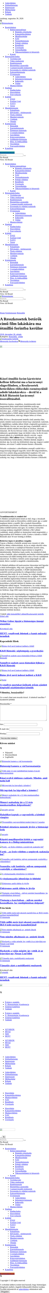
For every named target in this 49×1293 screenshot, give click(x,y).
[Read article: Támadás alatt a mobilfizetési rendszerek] (24, 958)
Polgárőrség (14, 110)
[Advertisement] (24, 486)
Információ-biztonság (23, 79)
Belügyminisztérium (18, 30)
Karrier (13, 54)
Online (17, 83)
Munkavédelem (16, 86)
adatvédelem (24, 1289)
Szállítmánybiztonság (18, 139)
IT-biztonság (15, 74)
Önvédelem (14, 144)
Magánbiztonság (11, 108)
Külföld (8, 97)
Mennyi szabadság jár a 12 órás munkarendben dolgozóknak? (16, 803)
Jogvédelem (14, 135)
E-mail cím (4, 729)
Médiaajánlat (10, 10)
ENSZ (12, 99)
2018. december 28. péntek (10, 334)
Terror (12, 106)
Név (1, 724)
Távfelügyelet (15, 59)
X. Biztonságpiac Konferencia (17, 1004)
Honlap (3, 734)
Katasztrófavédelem (23, 34)
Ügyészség (19, 48)
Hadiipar (8, 88)
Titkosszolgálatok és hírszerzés (27, 52)
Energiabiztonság (17, 128)
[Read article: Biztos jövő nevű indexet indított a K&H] (24, 670)
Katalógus (9, 148)
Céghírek (13, 119)
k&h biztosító (12, 614)
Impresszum (10, 7)
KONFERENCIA (7, 153)
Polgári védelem (21, 43)
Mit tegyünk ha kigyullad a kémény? (19, 790)
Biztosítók (14, 126)
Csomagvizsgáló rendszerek (21, 68)
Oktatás (13, 121)
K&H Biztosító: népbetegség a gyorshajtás (21, 651)
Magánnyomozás (17, 117)
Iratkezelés (19, 81)
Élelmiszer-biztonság (18, 130)
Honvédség (9, 1093)
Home (2, 313)
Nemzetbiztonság (22, 41)
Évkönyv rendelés (12, 1002)
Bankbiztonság (16, 63)
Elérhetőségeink (11, 5)
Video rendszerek (17, 61)
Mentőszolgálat (21, 36)
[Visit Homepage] (6, 23)
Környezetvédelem (17, 137)
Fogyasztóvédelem (17, 146)
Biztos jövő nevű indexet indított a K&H (20, 675)
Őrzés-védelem (16, 115)
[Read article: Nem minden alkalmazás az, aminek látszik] (24, 930)
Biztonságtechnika (12, 56)
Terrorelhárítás (21, 50)
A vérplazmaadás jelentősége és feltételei (20, 878)
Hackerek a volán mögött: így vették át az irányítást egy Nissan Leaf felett (21, 952)
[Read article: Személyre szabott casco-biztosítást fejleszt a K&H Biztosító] (24, 657)
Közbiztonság (10, 124)
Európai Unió (15, 101)
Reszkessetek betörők (35, 614)
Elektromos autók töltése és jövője (17, 888)
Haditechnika (15, 90)
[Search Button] (25, 155)
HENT (8, 1036)
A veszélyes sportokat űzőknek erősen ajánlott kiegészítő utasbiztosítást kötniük (23, 686)
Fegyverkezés (15, 95)
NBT (7, 1034)
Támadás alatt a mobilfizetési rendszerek (21, 965)
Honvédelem (15, 92)
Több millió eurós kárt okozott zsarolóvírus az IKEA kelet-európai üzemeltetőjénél (23, 923)
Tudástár (8, 14)
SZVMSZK (10, 1029)
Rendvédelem (10, 27)
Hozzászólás (5, 704)
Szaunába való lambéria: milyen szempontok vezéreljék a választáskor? (23, 867)
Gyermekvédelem (17, 133)
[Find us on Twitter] (1, 21)
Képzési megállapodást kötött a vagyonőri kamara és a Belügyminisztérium (21, 840)
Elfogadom (5, 1292)
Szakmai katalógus (12, 1007)
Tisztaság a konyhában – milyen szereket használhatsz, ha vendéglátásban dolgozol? (22, 901)
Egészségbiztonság (17, 72)
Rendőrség (19, 45)
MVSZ (8, 1032)
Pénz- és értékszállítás (18, 142)
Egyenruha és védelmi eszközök (23, 70)
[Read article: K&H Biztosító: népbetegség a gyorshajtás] (24, 646)
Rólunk (8, 12)
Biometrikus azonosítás (19, 65)
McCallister (22, 614)
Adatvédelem (10, 3)
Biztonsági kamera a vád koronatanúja (20, 766)
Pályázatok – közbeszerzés (20, 112)
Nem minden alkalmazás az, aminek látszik (22, 936)
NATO (13, 104)
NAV (17, 39)
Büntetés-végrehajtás (23, 32)
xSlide (20, 337)
